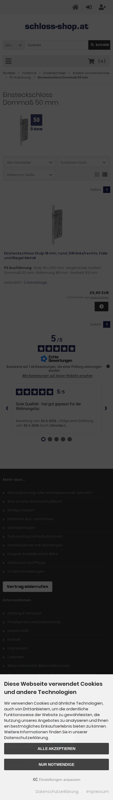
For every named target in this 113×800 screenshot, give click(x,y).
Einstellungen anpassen (59, 779)
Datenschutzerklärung (57, 791)
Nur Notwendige (56, 764)
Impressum (97, 791)
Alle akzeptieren (56, 748)
